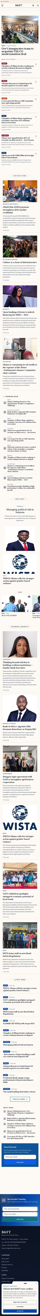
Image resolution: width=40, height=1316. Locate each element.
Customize (20, 1306)
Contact (4, 1267)
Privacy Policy (6, 1281)
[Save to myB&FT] (37, 64)
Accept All (20, 1311)
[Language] (33, 5)
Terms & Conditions (8, 1278)
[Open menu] (3, 5)
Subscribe (20, 1162)
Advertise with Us (7, 1264)
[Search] (37, 5)
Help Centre (5, 1262)
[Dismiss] (36, 1283)
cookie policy (19, 1298)
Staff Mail (5, 1270)
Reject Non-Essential (20, 1302)
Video (20, 592)
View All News (19, 1099)
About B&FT (5, 1259)
